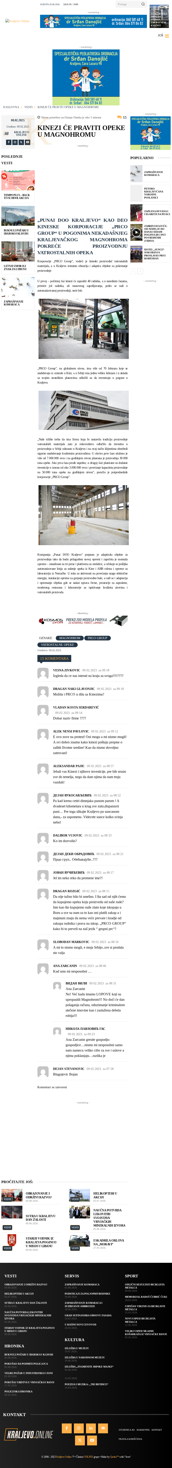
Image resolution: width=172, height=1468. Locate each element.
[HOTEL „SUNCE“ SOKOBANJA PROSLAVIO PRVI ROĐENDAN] (136, 254)
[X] (21, 142)
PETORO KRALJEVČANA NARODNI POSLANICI (153, 193)
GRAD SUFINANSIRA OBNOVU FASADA (88, 1315)
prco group (97, 638)
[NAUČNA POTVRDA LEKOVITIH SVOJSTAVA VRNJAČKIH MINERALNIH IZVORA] (79, 1212)
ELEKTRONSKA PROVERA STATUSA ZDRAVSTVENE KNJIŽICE (159, 20)
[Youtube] (27, 142)
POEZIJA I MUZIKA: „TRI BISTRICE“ (86, 1384)
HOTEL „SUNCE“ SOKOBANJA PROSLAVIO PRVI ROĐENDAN (155, 254)
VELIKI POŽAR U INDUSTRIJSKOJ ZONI (28, 1373)
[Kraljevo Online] (21, 21)
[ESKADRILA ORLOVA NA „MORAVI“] (79, 1240)
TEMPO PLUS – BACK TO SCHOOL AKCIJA (17, 197)
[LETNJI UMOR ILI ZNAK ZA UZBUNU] (18, 251)
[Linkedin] (91, 1428)
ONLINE (88, 1456)
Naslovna (11, 107)
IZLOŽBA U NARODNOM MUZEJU (85, 1357)
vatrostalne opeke (57, 645)
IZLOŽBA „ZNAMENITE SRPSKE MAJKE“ (89, 1366)
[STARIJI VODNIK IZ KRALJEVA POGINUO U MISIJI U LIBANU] (11, 1240)
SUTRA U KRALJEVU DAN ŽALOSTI (25, 1303)
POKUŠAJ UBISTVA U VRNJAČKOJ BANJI (29, 1382)
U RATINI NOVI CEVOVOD (80, 1324)
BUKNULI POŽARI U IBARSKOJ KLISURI (16, 232)
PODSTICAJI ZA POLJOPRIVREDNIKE (87, 1293)
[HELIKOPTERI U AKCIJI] (79, 1195)
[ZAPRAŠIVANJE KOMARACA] (18, 287)
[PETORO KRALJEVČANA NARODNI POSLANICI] (136, 193)
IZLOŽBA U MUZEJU (77, 1348)
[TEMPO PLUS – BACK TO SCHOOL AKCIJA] (18, 180)
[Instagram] (15, 142)
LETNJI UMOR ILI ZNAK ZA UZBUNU (15, 268)
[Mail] (103, 1428)
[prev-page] (133, 271)
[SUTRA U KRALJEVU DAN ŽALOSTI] (11, 1212)
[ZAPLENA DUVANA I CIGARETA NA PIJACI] (136, 212)
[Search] (143, 4)
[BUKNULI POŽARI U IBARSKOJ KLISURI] (18, 216)
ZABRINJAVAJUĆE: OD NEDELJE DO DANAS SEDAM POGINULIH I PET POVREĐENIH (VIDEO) (155, 233)
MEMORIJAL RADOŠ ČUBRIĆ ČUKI (146, 1296)
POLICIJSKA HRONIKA (18, 1391)
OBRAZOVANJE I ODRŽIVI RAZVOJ (25, 1284)
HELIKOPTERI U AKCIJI (19, 1293)
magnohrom (69, 638)
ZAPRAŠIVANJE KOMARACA (13, 303)
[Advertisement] (104, 179)
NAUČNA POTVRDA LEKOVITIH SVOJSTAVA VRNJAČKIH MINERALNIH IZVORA (109, 1218)
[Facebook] (8, 142)
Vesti (28, 107)
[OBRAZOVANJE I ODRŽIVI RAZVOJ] (11, 1195)
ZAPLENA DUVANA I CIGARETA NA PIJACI (157, 213)
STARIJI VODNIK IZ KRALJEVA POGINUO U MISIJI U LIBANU (41, 1242)
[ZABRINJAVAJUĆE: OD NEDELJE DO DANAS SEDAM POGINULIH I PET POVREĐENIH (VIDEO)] (136, 232)
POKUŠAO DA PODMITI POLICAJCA (26, 1363)
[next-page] (140, 271)
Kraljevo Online (21, 133)
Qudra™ (114, 1456)
